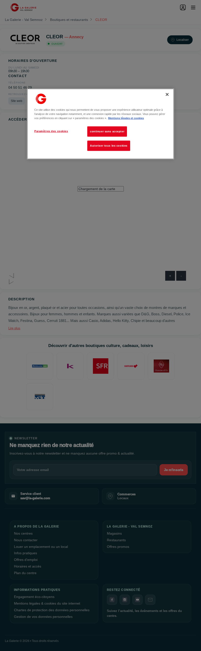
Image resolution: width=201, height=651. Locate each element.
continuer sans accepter (107, 131)
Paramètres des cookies (51, 130)
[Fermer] (167, 94)
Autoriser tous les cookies (108, 145)
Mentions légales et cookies (126, 117)
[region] (100, 123)
